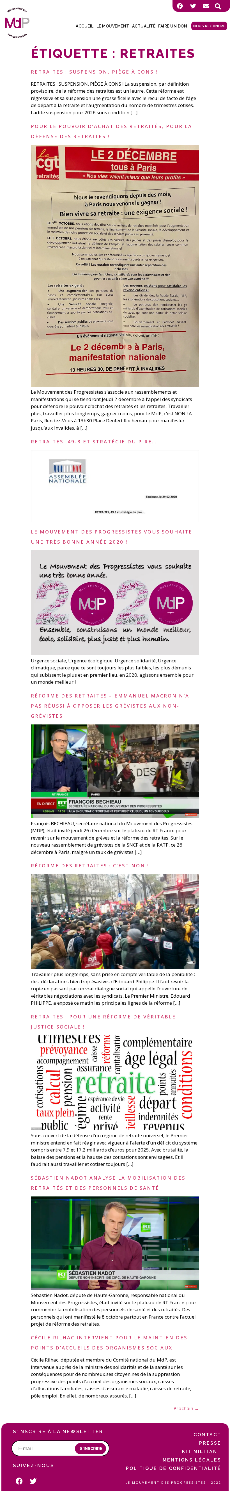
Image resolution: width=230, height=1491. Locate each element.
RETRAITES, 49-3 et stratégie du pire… (94, 441)
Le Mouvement (112, 26)
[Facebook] (180, 6)
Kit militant (201, 1451)
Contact (207, 1434)
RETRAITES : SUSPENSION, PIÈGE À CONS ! (94, 72)
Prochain (186, 1408)
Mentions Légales (192, 1460)
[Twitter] (193, 6)
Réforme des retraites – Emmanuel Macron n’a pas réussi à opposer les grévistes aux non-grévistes (110, 705)
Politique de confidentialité (173, 1468)
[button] (218, 6)
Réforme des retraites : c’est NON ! (90, 865)
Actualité (144, 26)
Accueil (85, 26)
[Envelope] (206, 6)
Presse (210, 1443)
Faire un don (172, 26)
